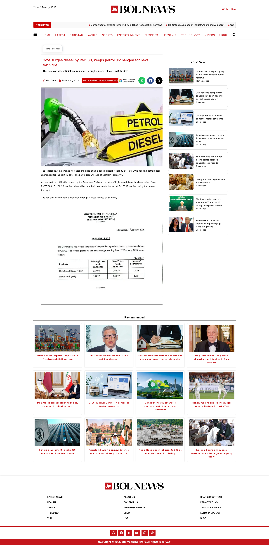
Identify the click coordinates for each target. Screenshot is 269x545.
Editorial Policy (210, 512)
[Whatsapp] (113, 533)
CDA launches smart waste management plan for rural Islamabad (160, 406)
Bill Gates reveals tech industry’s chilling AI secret (185, 24)
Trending (53, 512)
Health (51, 502)
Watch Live (229, 9)
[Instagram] (145, 533)
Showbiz (52, 507)
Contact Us (131, 502)
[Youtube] (137, 533)
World (93, 35)
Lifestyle (170, 35)
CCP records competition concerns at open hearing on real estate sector (209, 95)
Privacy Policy (209, 502)
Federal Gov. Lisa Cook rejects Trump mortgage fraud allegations (208, 223)
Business (151, 35)
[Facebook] (121, 533)
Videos (210, 35)
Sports (107, 35)
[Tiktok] (152, 533)
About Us (129, 497)
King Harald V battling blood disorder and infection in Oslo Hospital (211, 359)
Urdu (223, 35)
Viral (50, 518)
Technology (190, 35)
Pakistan (76, 35)
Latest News (55, 497)
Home (47, 35)
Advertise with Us (134, 507)
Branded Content (211, 497)
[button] (141, 80)
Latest (60, 35)
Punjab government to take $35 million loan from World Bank (210, 138)
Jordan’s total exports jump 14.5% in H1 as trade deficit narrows (115, 24)
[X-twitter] (129, 533)
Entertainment (128, 35)
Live (126, 518)
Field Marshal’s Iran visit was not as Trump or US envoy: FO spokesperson (209, 202)
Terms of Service (210, 507)
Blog (203, 518)
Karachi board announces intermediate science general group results (209, 159)
